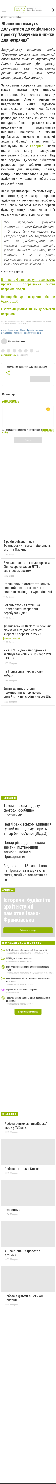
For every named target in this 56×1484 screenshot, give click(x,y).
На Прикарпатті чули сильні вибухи (24, 673)
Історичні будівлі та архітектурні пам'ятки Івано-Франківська (27, 910)
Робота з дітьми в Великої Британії (24, 1298)
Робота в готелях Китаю (22, 1169)
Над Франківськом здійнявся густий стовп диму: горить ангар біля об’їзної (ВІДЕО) (27, 829)
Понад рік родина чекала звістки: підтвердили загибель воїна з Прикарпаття (24, 849)
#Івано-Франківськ (9, 330)
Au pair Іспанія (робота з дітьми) (22, 1253)
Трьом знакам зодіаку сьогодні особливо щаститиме (21, 810)
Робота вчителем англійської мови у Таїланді (26, 1126)
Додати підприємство (28, 1011)
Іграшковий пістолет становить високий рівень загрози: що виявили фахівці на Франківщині (27, 588)
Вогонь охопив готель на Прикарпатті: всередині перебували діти (21, 609)
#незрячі (18, 333)
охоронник (12, 1210)
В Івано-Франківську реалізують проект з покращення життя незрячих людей (28, 284)
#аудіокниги (6, 333)
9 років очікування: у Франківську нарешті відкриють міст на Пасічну (27, 546)
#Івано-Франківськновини (31, 330)
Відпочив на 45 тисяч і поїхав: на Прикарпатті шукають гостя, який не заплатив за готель (28, 872)
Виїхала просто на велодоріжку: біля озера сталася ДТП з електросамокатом (26, 567)
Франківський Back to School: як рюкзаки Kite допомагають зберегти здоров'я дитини (27, 630)
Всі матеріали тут (28, 930)
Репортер (36, 146)
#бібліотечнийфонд (32, 333)
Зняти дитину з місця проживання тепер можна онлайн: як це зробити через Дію (27, 692)
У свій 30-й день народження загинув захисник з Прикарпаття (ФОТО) (27, 654)
